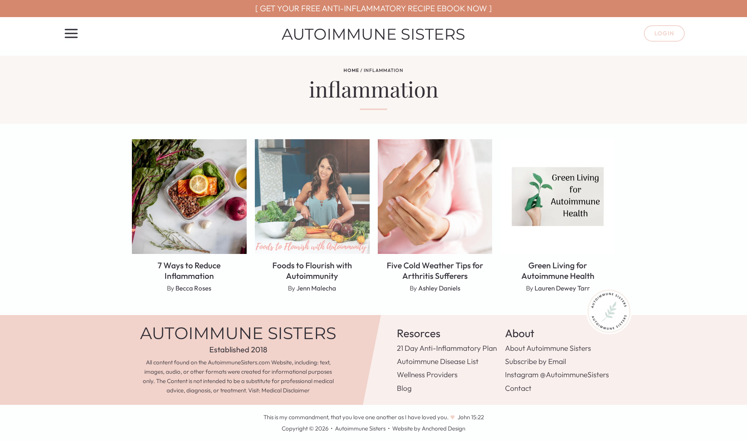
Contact (518, 388)
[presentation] (189, 196)
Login (664, 33)
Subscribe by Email (535, 361)
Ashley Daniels (439, 288)
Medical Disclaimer (285, 390)
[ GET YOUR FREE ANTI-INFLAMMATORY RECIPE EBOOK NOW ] (373, 8)
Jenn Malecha (316, 288)
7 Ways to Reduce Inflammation (189, 270)
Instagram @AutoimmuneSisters (557, 374)
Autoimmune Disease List (438, 361)
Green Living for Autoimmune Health (557, 270)
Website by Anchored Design (428, 428)
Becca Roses (193, 288)
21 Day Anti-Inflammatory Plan (447, 348)
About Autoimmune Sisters (548, 348)
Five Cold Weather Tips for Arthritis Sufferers (435, 270)
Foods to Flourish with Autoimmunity (312, 270)
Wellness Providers (427, 374)
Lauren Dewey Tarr (562, 288)
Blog (404, 388)
